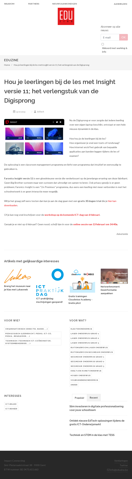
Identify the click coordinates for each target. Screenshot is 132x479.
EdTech (40, 111)
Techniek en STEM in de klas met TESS (91, 435)
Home (7, 65)
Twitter (124, 465)
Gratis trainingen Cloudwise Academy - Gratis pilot (80, 299)
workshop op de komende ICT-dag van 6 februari (72, 214)
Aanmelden (120, 4)
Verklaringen (121, 460)
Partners (33, 3)
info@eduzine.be (118, 469)
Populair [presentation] (79, 397)
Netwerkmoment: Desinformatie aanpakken (110, 290)
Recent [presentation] (94, 397)
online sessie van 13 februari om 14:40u (95, 224)
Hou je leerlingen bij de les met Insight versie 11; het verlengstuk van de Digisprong (51, 65)
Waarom (9, 3)
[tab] (79, 397)
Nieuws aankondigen (64, 3)
